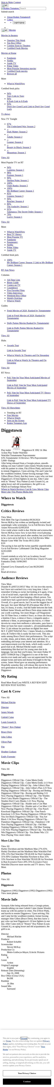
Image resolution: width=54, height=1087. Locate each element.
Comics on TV (13, 285)
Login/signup (19, 22)
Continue (27, 1081)
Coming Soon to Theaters (18, 45)
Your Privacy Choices (27, 1073)
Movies (12, 30)
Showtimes (15, 408)
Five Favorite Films (16, 290)
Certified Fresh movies (17, 71)
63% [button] (3, 458)
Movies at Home (8, 53)
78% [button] (32, 458)
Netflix (10, 60)
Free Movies (12, 415)
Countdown (12, 288)
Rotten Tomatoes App (17, 423)
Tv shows (5, 114)
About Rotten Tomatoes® (18, 17)
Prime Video (12, 66)
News (11, 270)
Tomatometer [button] (12, 458)
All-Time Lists (13, 280)
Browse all (12, 73)
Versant (24, 1038)
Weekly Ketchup (14, 298)
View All (5, 157)
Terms (8, 1041)
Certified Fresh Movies (17, 48)
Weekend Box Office (16, 295)
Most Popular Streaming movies (21, 68)
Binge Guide (13, 282)
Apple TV (11, 63)
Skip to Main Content (11, 2)
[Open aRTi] (4, 5)
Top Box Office (14, 43)
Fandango (11, 58)
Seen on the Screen (15, 420)
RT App (5, 270)
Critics (10, 19)
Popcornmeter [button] (41, 458)
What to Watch (16, 83)
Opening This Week (16, 40)
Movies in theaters (9, 35)
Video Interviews (14, 293)
